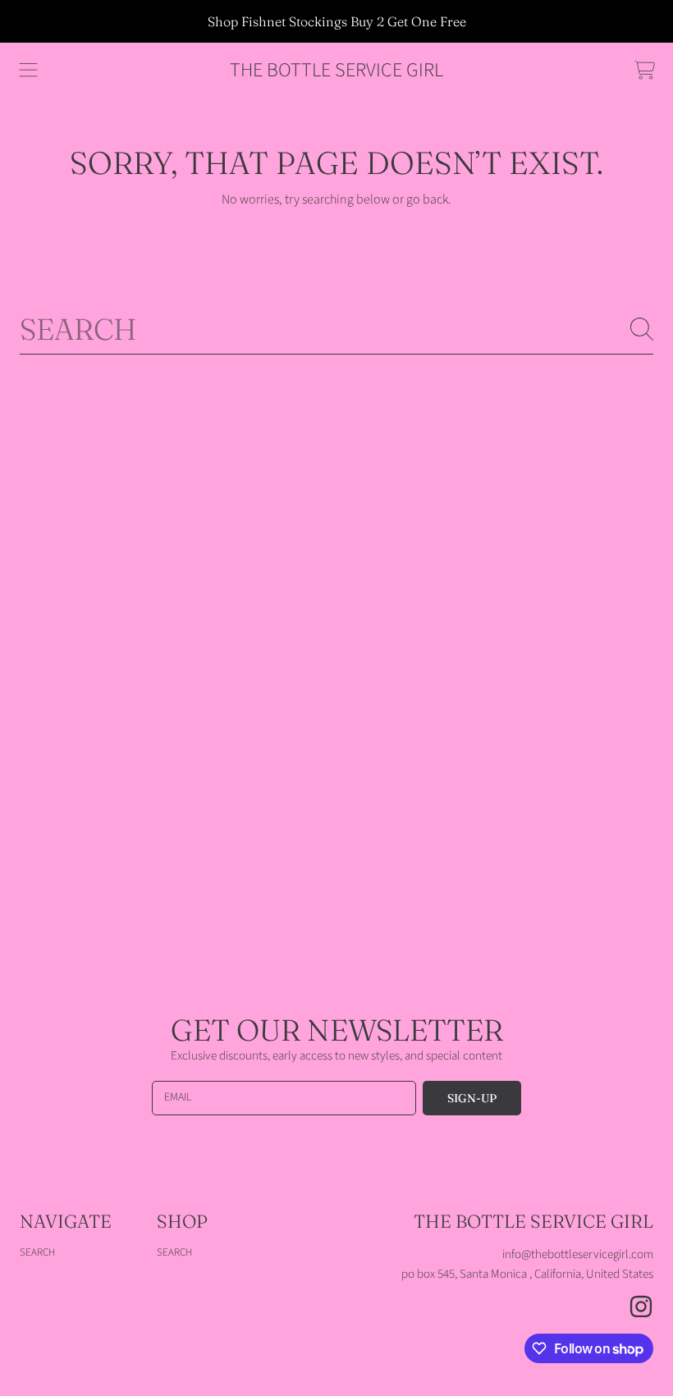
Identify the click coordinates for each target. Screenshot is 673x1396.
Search (37, 1252)
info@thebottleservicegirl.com (577, 1254)
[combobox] (336, 329)
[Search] (642, 329)
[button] (29, 71)
